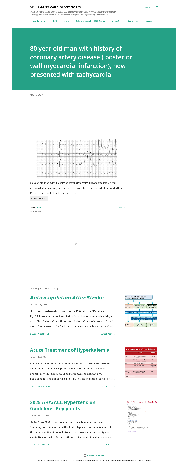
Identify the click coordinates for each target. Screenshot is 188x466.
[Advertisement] (77, 121)
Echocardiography (38, 21)
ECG (55, 21)
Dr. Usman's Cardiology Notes (55, 7)
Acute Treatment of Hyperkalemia (69, 350)
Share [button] (122, 207)
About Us (116, 21)
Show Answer (39, 198)
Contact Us (133, 21)
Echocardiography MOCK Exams (90, 21)
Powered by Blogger (95, 455)
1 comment (43, 334)
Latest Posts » (108, 334)
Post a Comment (46, 386)
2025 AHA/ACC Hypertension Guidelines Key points (63, 405)
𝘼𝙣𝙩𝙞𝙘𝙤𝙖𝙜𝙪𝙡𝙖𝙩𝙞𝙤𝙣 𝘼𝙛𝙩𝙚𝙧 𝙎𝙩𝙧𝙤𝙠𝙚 (67, 297)
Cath (66, 21)
